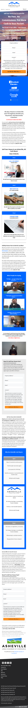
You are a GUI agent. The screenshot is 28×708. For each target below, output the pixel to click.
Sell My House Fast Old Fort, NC (8, 692)
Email (14, 52)
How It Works (4, 669)
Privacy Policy (4, 676)
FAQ (2, 670)
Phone (14, 48)
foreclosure (5, 251)
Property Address (14, 43)
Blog (2, 677)
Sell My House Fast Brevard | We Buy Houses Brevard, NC (13, 686)
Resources (3, 674)
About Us (3, 9)
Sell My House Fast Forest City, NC (8, 688)
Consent (14, 57)
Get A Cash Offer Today (6, 665)
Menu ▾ (24, 9)
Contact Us (7, 9)
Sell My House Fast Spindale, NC (8, 694)
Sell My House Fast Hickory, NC (7, 690)
